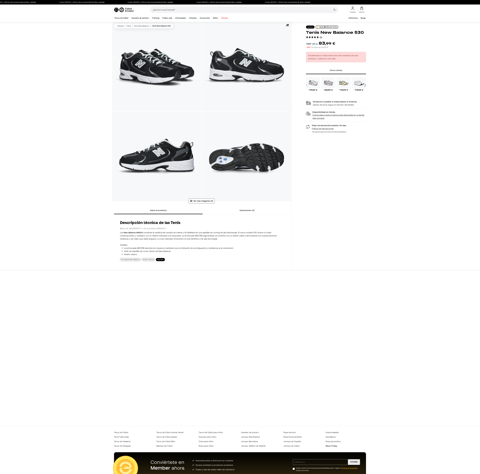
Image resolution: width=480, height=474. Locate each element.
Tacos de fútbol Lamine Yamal (169, 432)
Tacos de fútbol (121, 18)
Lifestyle (193, 18)
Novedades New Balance (130, 259)
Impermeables (332, 432)
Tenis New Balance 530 (161, 26)
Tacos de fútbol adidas (166, 437)
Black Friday (331, 446)
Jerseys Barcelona (249, 441)
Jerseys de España (292, 441)
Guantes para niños (207, 437)
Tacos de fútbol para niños (211, 432)
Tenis (129, 26)
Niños (215, 18)
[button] (336, 115)
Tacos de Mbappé (122, 446)
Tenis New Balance (141, 26)
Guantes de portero (140, 18)
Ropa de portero (333, 441)
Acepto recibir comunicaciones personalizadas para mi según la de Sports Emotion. (327, 469)
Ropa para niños (206, 446)
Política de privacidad (350, 468)
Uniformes (353, 18)
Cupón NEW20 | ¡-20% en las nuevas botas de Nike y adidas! (66, 2)
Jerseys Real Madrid (250, 437)
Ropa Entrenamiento (292, 437)
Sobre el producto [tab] (158, 210)
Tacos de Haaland (122, 441)
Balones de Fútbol (164, 446)
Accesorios (205, 18)
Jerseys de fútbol (291, 446)
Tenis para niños (206, 441)
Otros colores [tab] (336, 70)
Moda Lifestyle (148, 259)
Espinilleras (331, 437)
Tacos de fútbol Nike (165, 441)
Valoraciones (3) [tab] (247, 210)
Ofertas (224, 18)
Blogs (363, 18)
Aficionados (180, 18)
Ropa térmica (289, 432)
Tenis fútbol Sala (121, 437)
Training (155, 18)
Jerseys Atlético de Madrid (253, 446)
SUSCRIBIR (354, 462)
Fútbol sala (167, 18)
